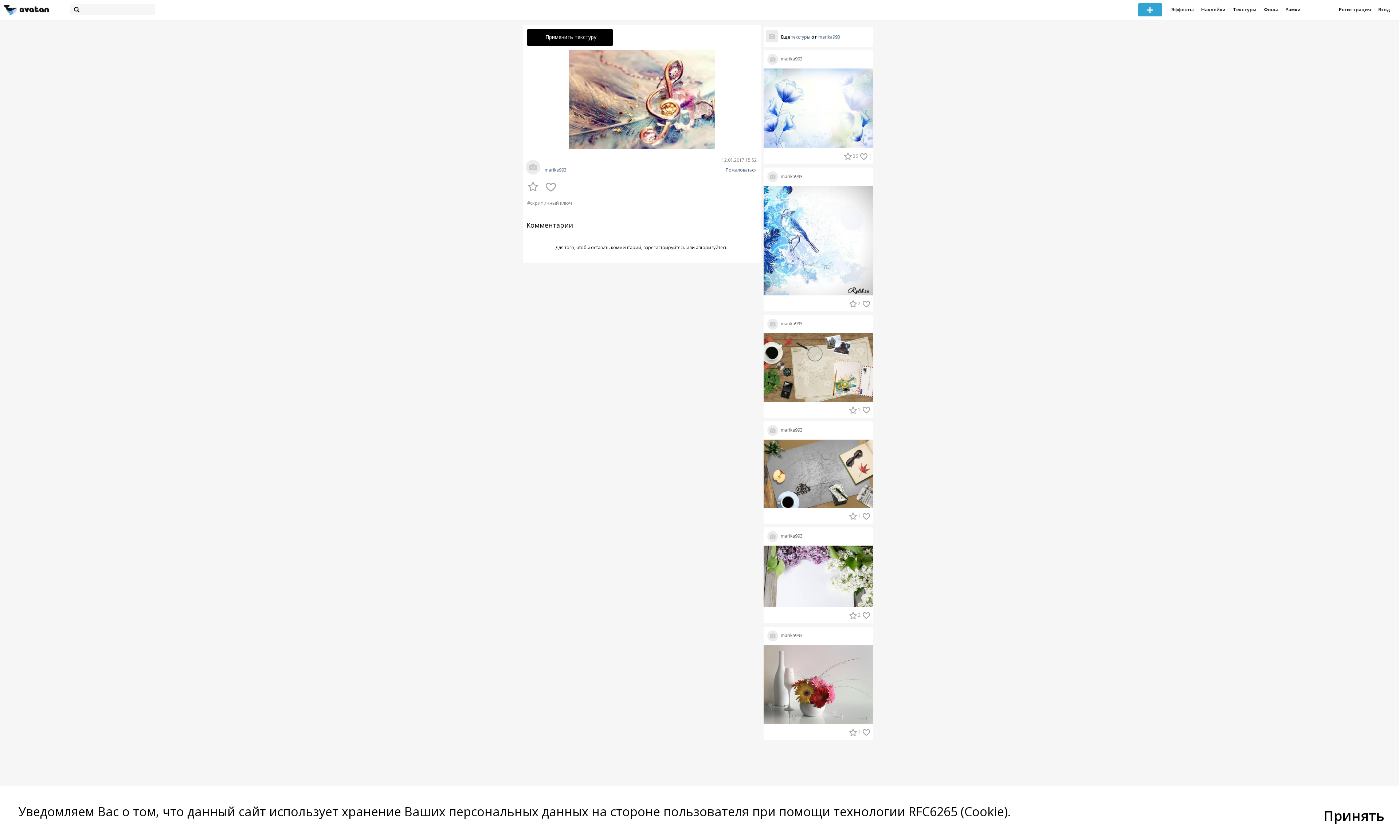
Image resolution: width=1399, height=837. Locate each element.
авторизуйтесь (712, 247)
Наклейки (1213, 9)
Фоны (1271, 9)
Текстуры (1245, 9)
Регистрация (1355, 9)
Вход (1384, 9)
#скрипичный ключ (549, 203)
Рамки (1293, 9)
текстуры (800, 37)
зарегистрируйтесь (664, 247)
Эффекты (1182, 9)
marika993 (556, 170)
